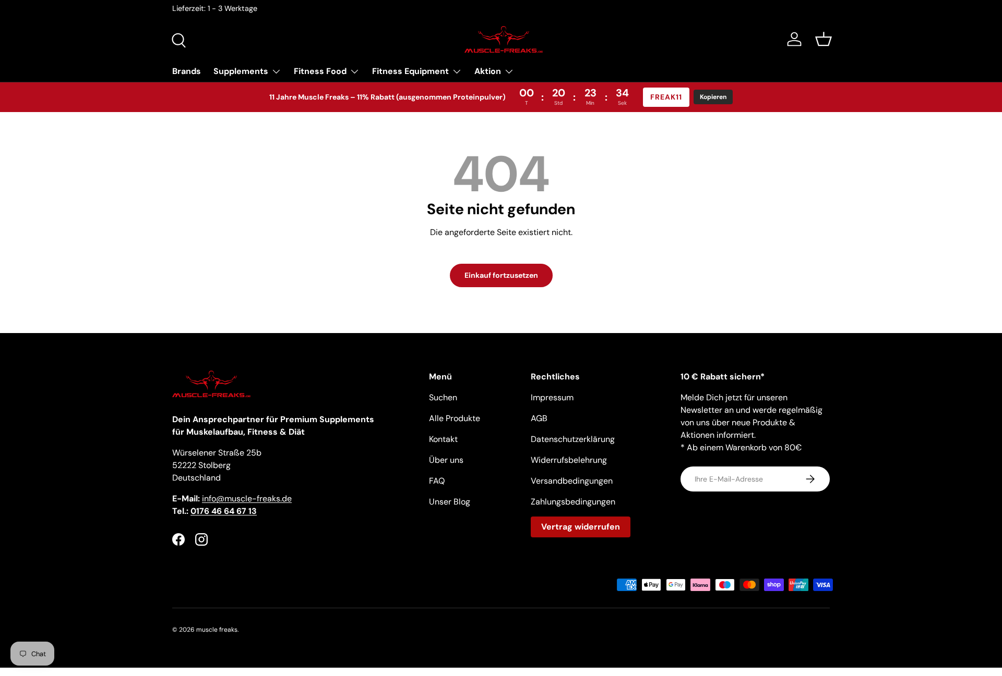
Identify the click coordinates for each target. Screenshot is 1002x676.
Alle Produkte (454, 418)
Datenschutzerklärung (573, 439)
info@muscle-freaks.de (247, 498)
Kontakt (443, 439)
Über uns (446, 459)
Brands (186, 71)
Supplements (240, 71)
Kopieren (713, 97)
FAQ (437, 480)
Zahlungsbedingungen (573, 501)
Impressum (552, 397)
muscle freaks (216, 629)
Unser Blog (449, 501)
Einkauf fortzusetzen (501, 275)
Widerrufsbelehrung (569, 459)
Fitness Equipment (410, 71)
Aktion (487, 71)
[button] (823, 39)
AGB (539, 418)
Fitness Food (320, 71)
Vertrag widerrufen (580, 526)
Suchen (443, 397)
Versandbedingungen (572, 480)
